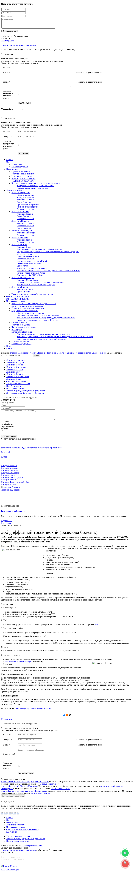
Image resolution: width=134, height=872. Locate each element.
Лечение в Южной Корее (23, 277)
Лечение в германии (15, 360)
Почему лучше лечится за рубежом (27, 306)
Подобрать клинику (15, 388)
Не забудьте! (17, 329)
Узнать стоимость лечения (18, 384)
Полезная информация (16, 301)
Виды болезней (99, 353)
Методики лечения (25, 197)
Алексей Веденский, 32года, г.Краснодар (19, 786)
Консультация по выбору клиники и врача (35, 185)
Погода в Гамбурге (9, 470)
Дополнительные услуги (28, 256)
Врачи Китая (22, 266)
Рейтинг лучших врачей (27, 207)
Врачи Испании (24, 228)
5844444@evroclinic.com (32, 845)
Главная (9, 159)
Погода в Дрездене (9, 475)
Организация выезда (21, 171)
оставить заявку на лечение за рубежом (18, 45)
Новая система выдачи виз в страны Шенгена (37, 320)
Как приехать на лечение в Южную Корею (36, 285)
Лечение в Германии (21, 193)
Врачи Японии (23, 292)
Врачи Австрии (24, 216)
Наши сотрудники (20, 167)
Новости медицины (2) (22, 344)
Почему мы (17, 164)
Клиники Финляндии (26, 233)
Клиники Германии (25, 200)
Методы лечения (24, 254)
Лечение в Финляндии (22, 230)
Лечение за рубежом (15, 190)
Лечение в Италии (20, 237)
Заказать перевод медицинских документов (25, 391)
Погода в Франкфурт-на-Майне (15, 482)
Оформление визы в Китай (29, 263)
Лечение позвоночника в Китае (31, 273)
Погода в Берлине (9, 465)
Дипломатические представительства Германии (38, 315)
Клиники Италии (24, 240)
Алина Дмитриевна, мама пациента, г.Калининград (24, 791)
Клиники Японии (25, 289)
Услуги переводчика (21, 325)
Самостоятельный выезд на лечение (22, 829)
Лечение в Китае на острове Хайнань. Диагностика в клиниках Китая (48, 270)
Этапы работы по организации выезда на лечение (34, 303)
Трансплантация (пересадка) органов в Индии (32, 294)
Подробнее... (6, 521)
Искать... (5, 355)
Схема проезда (7, 41)
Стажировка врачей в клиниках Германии (25, 393)
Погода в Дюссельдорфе (12, 477)
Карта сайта (11, 832)
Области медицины (25, 195)
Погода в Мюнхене (9, 468)
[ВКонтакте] (64, 715)
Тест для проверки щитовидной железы (33, 708)
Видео (4, 457)
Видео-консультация (30, 448)
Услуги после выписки (22, 176)
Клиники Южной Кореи (27, 280)
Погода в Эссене (8, 484)
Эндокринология (83, 353)
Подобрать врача (13, 386)
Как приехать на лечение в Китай (32, 261)
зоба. (97, 624)
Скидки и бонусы (19, 322)
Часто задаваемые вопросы (24, 327)
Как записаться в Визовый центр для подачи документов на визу (46, 318)
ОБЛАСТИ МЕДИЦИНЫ (17, 296)
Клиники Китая (24, 247)
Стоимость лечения (25, 209)
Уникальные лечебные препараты (32, 268)
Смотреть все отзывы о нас (13, 796)
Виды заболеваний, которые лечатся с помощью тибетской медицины (48, 252)
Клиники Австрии (25, 214)
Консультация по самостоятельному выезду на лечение (36, 183)
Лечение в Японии (20, 287)
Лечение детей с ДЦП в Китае (30, 275)
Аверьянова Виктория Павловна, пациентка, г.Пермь (25, 781)
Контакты (10, 348)
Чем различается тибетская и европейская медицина (40, 249)
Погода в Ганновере (10, 473)
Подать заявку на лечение (17, 841)
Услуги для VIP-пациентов (23, 178)
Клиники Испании (25, 223)
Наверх (4, 870)
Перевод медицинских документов (32, 188)
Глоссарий (5, 452)
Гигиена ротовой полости (13, 511)
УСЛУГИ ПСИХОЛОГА (23, 181)
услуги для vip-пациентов (51, 448)
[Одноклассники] (67, 715)
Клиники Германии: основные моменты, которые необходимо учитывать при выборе (55, 336)
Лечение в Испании (20, 221)
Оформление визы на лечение (25, 310)
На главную (6, 719)
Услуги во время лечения (23, 174)
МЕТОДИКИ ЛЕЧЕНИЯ (17, 299)
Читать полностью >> (49, 784)
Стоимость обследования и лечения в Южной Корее (40, 282)
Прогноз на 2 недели (10, 490)
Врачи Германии (24, 202)
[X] (70, 715)
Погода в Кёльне (8, 480)
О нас (8, 162)
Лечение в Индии (14, 379)
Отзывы (9, 346)
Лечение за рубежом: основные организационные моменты (43, 334)
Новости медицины (20, 341)
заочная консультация (10, 448)
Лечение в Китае (19, 244)
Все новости (6, 523)
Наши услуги (12, 169)
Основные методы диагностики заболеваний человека (41, 339)
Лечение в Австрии (20, 211)
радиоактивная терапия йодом (18, 662)
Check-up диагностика (16, 381)
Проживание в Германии (28, 204)
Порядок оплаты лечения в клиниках (28, 308)
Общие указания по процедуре (30, 313)
